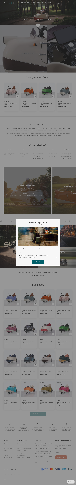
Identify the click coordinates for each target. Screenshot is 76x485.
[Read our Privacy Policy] (57, 258)
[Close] (58, 221)
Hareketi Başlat (38, 262)
